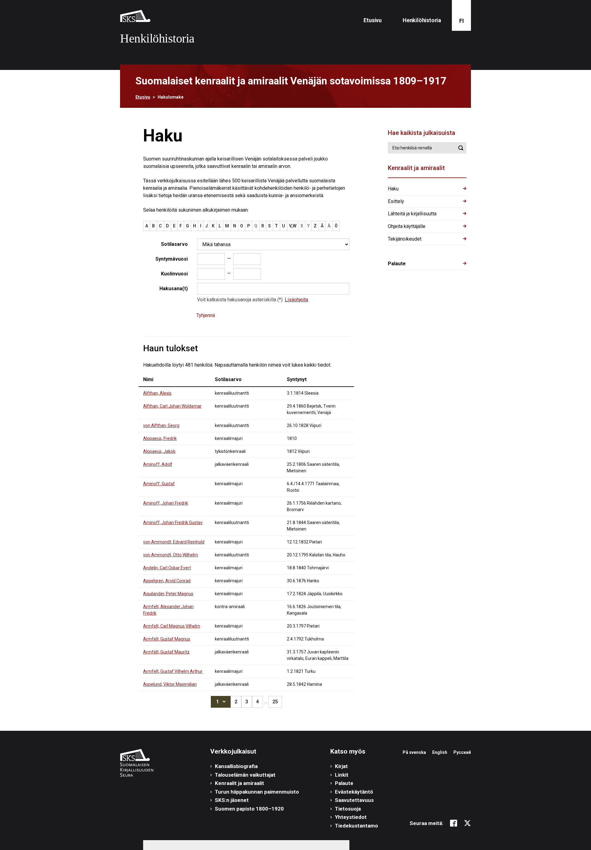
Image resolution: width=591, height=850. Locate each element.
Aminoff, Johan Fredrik (165, 503)
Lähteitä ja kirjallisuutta (412, 214)
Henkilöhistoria (422, 20)
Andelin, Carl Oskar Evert (167, 567)
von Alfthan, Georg (161, 425)
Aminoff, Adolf (157, 464)
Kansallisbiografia (236, 766)
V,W (292, 225)
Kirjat (341, 766)
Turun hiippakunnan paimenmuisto (257, 792)
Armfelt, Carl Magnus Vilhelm (171, 626)
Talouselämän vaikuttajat (245, 775)
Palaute (397, 263)
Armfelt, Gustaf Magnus (166, 638)
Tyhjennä (205, 315)
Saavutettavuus (354, 800)
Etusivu (373, 20)
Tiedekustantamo (356, 826)
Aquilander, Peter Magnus (168, 593)
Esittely (396, 201)
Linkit (341, 775)
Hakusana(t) (173, 288)
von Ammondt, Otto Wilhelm (170, 554)
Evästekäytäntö (354, 792)
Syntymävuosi (171, 259)
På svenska (414, 752)
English (439, 752)
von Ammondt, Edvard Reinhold (173, 541)
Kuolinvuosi (174, 274)
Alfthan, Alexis (157, 393)
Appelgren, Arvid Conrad (167, 580)
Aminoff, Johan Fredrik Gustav (173, 522)
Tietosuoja (348, 809)
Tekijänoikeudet (404, 239)
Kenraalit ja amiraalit (239, 783)
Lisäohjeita (296, 300)
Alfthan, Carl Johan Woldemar (172, 406)
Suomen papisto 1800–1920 (249, 809)
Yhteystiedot (351, 817)
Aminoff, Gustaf (159, 483)
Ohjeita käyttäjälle (406, 226)
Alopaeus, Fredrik (160, 438)
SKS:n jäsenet (232, 800)
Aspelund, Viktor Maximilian (170, 684)
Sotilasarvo (174, 244)
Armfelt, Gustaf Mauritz (166, 651)
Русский (462, 752)
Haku (393, 189)
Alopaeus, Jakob (159, 451)
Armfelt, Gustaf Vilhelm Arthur (173, 671)
